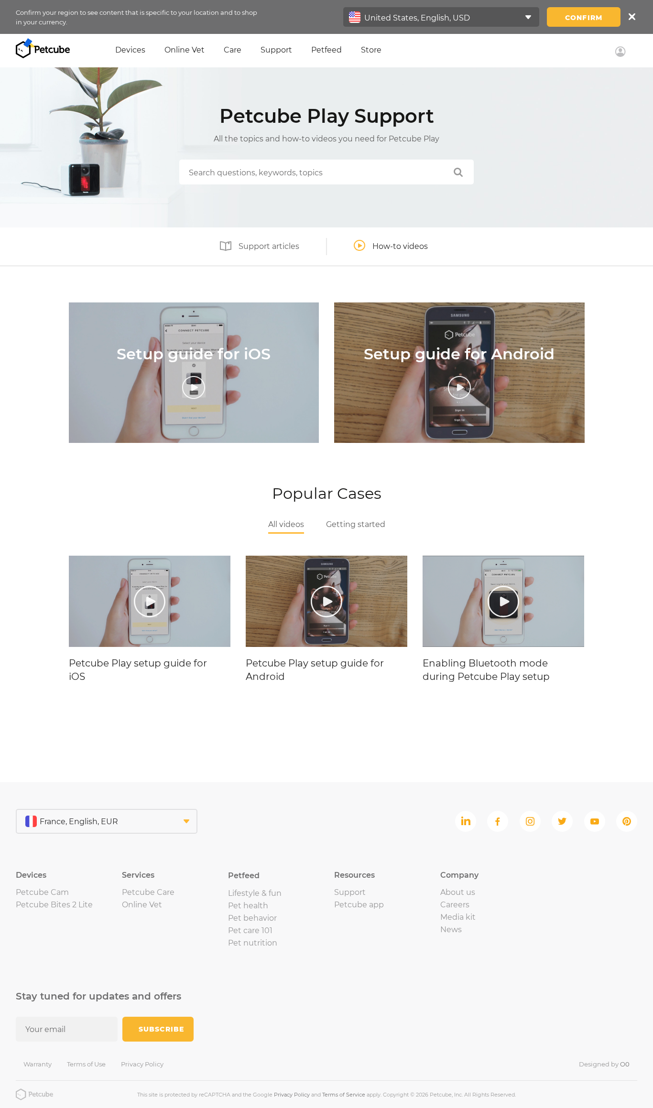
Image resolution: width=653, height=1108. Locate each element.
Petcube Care (148, 892)
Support (276, 49)
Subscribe (161, 1029)
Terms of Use (86, 1064)
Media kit (458, 917)
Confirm (583, 17)
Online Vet (184, 49)
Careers (454, 904)
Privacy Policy (142, 1064)
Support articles (269, 246)
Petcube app (359, 904)
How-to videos (400, 246)
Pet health (248, 905)
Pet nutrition (252, 942)
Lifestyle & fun (255, 893)
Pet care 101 (250, 930)
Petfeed (326, 49)
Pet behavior (252, 918)
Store (371, 49)
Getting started (355, 524)
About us (457, 892)
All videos (286, 524)
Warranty (37, 1064)
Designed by (604, 1064)
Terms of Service (343, 1094)
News (451, 929)
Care (232, 49)
